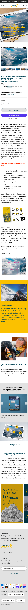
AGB (26, 591)
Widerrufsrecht (20, 591)
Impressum (3, 594)
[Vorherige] (2, 403)
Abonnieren (14, 574)
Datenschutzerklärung (10, 591)
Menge (3, 100)
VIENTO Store (7, 604)
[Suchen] (5, 5)
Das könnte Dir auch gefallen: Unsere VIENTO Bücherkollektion (14, 389)
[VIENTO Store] (14, 5)
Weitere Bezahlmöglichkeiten (14, 118)
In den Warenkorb (14, 110)
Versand (9, 87)
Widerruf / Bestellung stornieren (16, 594)
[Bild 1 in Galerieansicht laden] (14, 56)
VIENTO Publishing (11, 95)
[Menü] (1, 5)
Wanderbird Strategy (22, 1)
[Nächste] (26, 403)
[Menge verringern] (2, 103)
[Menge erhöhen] (8, 103)
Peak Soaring (13, 1)
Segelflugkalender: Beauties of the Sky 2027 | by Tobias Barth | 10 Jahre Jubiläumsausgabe (13, 79)
